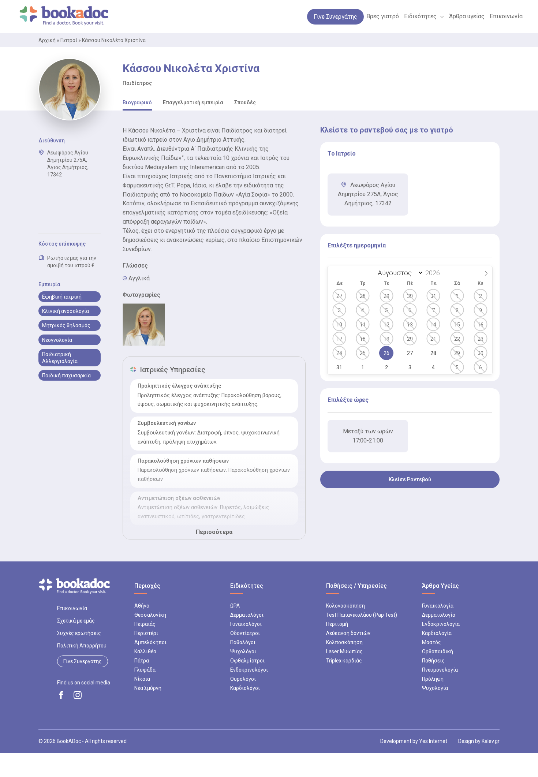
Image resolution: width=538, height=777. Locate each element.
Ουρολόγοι (243, 679)
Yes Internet (433, 741)
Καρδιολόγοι (245, 688)
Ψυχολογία (435, 688)
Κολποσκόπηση (344, 642)
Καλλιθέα (145, 651)
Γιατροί (68, 40)
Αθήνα (141, 606)
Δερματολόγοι (247, 615)
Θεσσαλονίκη (150, 615)
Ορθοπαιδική (437, 651)
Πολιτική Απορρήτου (82, 646)
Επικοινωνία (72, 608)
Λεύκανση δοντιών (348, 633)
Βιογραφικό (137, 102)
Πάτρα (141, 661)
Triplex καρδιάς (344, 661)
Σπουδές (245, 102)
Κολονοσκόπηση (345, 606)
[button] (440, 16)
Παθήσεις (433, 661)
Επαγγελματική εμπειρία (193, 102)
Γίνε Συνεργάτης (82, 661)
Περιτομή (337, 624)
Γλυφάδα (145, 670)
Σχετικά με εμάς (76, 621)
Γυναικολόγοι (246, 624)
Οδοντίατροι (245, 633)
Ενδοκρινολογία (441, 624)
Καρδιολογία (437, 633)
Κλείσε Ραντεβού (410, 479)
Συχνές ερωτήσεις (79, 633)
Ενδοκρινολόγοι (249, 670)
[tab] (137, 103)
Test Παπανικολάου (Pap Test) (361, 615)
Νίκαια (142, 679)
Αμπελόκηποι (150, 642)
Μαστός (431, 642)
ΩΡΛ (235, 606)
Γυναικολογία (437, 606)
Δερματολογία (438, 615)
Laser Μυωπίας (344, 651)
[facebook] (61, 695)
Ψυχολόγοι (243, 651)
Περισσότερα (214, 531)
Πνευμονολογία (440, 670)
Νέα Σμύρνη (147, 688)
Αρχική (47, 40)
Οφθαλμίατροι (247, 661)
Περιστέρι (146, 633)
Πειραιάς (145, 624)
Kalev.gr (491, 741)
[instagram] (78, 695)
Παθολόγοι (242, 642)
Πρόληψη (433, 679)
